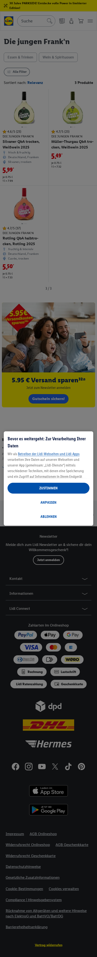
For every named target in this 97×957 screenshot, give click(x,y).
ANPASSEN (48, 502)
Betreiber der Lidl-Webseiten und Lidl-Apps (49, 454)
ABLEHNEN (48, 516)
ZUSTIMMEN (48, 488)
